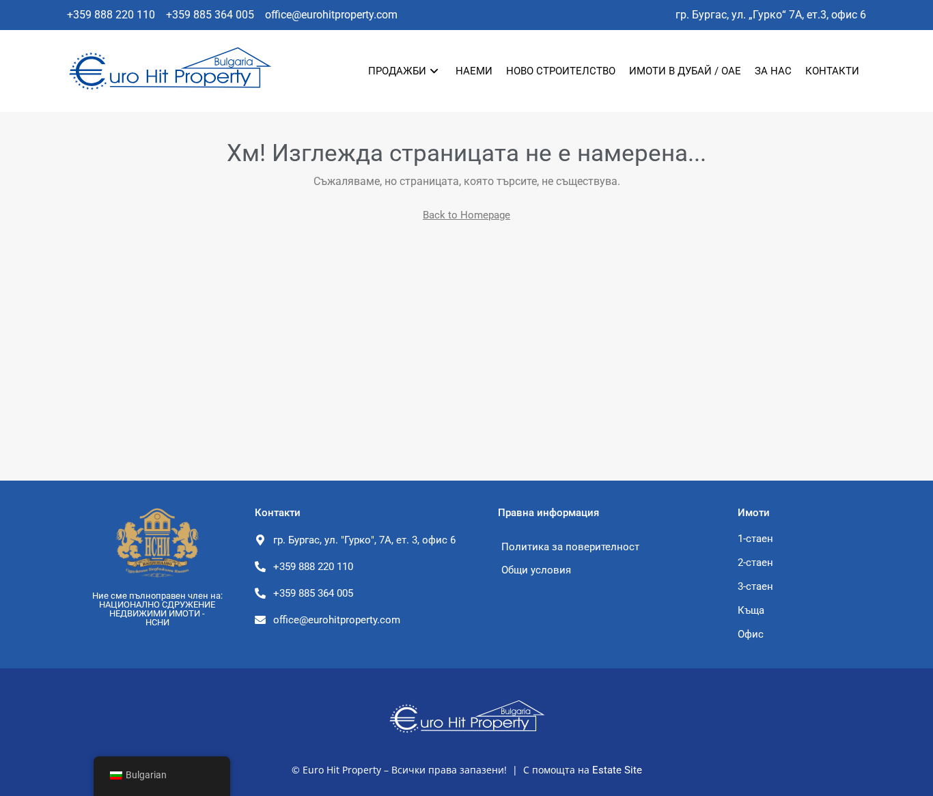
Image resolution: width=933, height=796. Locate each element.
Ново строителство (560, 71)
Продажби (397, 71)
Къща (751, 610)
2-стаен (755, 562)
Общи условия (536, 570)
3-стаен (755, 586)
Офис (751, 634)
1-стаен (755, 538)
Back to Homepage (466, 215)
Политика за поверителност (570, 547)
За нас (773, 71)
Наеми (474, 71)
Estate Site (617, 770)
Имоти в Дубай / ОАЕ (685, 71)
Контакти (832, 71)
